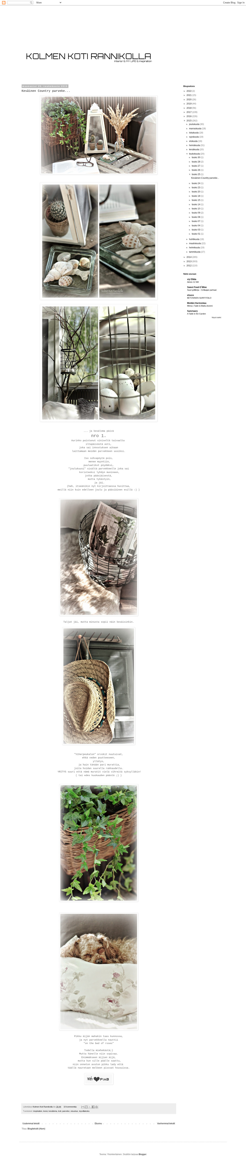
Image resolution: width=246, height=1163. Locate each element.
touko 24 (196, 183)
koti (59, 1111)
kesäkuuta (194, 149)
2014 (189, 257)
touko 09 (196, 213)
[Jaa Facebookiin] (93, 1107)
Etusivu (98, 1123)
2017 (189, 112)
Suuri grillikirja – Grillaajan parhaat (201, 290)
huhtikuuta (194, 239)
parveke (66, 1111)
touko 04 (196, 225)
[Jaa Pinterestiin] (96, 1107)
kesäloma (53, 1111)
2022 (189, 91)
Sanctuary (192, 311)
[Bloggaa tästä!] (86, 1107)
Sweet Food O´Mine (197, 287)
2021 (189, 95)
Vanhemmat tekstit (166, 1123)
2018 (189, 108)
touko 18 (196, 196)
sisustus (74, 1111)
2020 (189, 99)
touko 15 (196, 200)
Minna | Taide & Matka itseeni (200, 306)
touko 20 (196, 191)
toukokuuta (194, 154)
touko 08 (196, 217)
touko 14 (196, 204)
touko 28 (196, 161)
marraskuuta (195, 128)
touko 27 (196, 166)
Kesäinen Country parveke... (46, 91)
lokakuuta (194, 132)
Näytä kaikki (216, 317)
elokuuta (193, 141)
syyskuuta (194, 137)
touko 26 (196, 170)
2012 (189, 265)
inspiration (37, 1111)
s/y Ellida (191, 279)
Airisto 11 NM (193, 282)
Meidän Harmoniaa (196, 303)
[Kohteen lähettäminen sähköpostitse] (83, 1107)
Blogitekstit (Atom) (36, 1128)
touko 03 (196, 229)
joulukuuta (194, 124)
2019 (189, 103)
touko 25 (196, 174)
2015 (189, 120)
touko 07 (196, 221)
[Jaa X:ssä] (89, 1107)
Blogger (142, 1154)
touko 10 (196, 208)
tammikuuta (195, 252)
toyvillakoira (84, 1111)
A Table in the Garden (196, 314)
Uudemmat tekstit (31, 1123)
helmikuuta (194, 247)
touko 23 (196, 187)
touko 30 (196, 157)
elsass (190, 295)
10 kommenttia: (70, 1107)
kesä (45, 1111)
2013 (189, 261)
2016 (189, 116)
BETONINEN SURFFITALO (199, 298)
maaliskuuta (195, 243)
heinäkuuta (195, 145)
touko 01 (196, 234)
